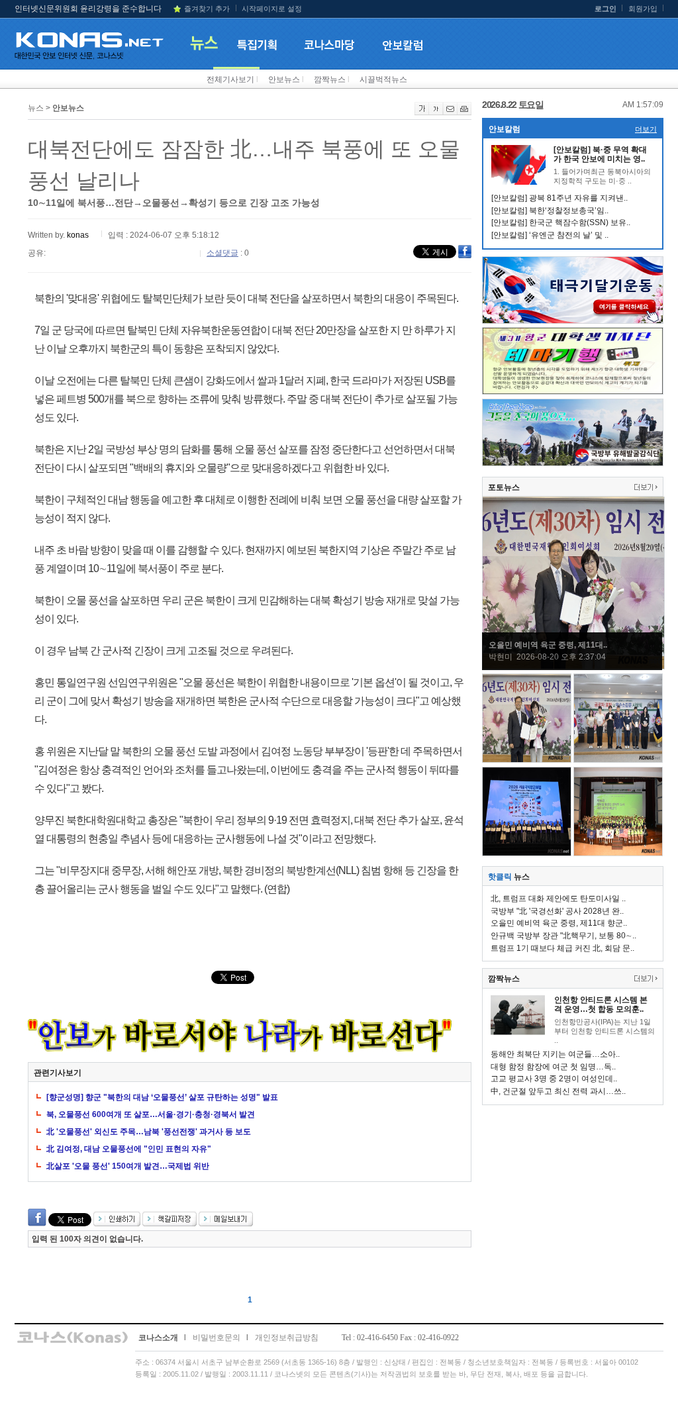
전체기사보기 (230, 79)
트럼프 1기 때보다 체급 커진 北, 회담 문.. (562, 948)
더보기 (646, 129)
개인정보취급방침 (286, 1337)
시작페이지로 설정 (272, 9)
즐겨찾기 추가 (207, 9)
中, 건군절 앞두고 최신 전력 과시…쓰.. (558, 1091)
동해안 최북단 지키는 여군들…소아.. (555, 1054)
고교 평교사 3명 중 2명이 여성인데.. (554, 1078)
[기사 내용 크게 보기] (421, 112)
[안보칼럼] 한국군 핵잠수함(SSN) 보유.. (560, 222)
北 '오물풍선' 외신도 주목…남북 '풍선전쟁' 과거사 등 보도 (148, 1131)
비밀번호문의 (216, 1337)
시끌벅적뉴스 (383, 79)
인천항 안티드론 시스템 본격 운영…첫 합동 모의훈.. (601, 1004)
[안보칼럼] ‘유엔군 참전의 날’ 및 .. (549, 235)
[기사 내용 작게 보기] (436, 112)
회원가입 (642, 9)
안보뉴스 (284, 79)
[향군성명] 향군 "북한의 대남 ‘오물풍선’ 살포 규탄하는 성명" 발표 (162, 1097)
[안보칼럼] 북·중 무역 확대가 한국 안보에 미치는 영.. (600, 154)
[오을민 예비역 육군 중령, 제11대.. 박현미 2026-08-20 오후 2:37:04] (573, 666)
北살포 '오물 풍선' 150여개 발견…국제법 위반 (127, 1166)
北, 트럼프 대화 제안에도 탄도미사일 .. (558, 898)
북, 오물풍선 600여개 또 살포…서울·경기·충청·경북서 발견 (150, 1114)
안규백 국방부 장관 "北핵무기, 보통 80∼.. (563, 935)
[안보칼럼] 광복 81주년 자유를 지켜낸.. (559, 198)
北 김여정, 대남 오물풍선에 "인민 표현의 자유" (128, 1148)
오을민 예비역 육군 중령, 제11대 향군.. (559, 923)
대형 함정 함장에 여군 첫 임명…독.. (553, 1066)
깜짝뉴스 (330, 79)
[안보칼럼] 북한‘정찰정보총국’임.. (549, 210)
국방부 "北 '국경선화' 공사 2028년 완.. (557, 911)
